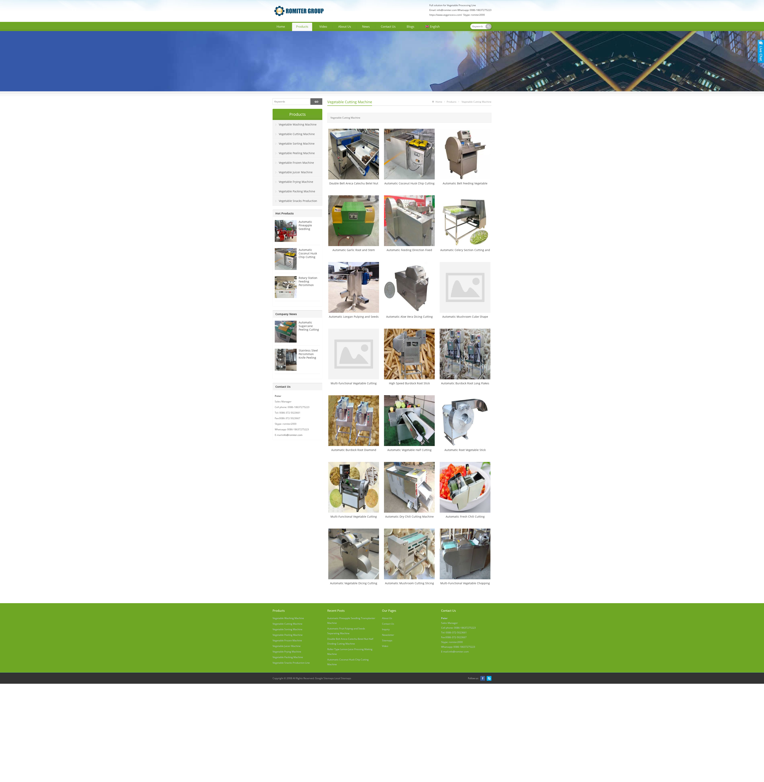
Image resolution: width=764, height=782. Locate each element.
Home (281, 26)
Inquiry (386, 629)
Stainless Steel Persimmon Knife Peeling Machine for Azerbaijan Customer (308, 359)
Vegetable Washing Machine (298, 124)
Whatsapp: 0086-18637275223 (474, 10)
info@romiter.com (447, 10)
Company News (286, 314)
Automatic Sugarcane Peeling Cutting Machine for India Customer (309, 329)
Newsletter (388, 635)
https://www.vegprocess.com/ (446, 15)
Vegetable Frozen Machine (296, 163)
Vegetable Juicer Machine (296, 172)
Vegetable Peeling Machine (297, 153)
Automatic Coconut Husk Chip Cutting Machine (308, 255)
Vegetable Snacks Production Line (295, 202)
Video (323, 26)
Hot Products (284, 213)
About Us (344, 26)
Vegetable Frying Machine (296, 182)
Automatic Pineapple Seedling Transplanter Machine (307, 229)
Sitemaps (387, 640)
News (366, 26)
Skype (489, 678)
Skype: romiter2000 (474, 15)
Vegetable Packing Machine (297, 191)
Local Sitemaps (342, 678)
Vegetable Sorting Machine (297, 143)
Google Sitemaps (324, 678)
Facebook (482, 678)
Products (302, 26)
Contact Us (388, 26)
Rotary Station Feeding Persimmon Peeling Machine (308, 285)
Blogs (410, 26)
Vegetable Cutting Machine (349, 101)
